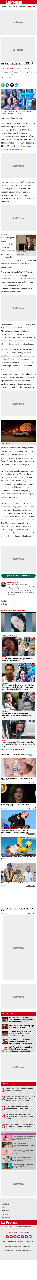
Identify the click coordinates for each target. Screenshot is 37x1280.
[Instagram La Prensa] (15, 1236)
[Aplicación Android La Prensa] (26, 1236)
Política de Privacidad (25, 1242)
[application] (18, 622)
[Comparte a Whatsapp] (3, 85)
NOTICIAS (5, 1204)
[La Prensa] (9, 1222)
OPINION (5, 1214)
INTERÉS (5, 1207)
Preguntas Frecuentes (23, 1250)
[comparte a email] (16, 85)
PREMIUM (5, 1211)
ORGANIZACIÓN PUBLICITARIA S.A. (18, 1232)
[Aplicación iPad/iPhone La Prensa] (22, 1236)
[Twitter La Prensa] (11, 1236)
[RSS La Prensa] (30, 1236)
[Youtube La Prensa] (18, 1236)
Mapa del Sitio (9, 1250)
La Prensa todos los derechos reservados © (18, 1228)
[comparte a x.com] (12, 85)
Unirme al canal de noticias (19, 575)
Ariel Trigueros (24, 68)
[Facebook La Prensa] (7, 1236)
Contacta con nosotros (13, 1246)
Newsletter (26, 1246)
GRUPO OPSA (6, 1218)
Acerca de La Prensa (9, 1242)
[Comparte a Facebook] (7, 85)
